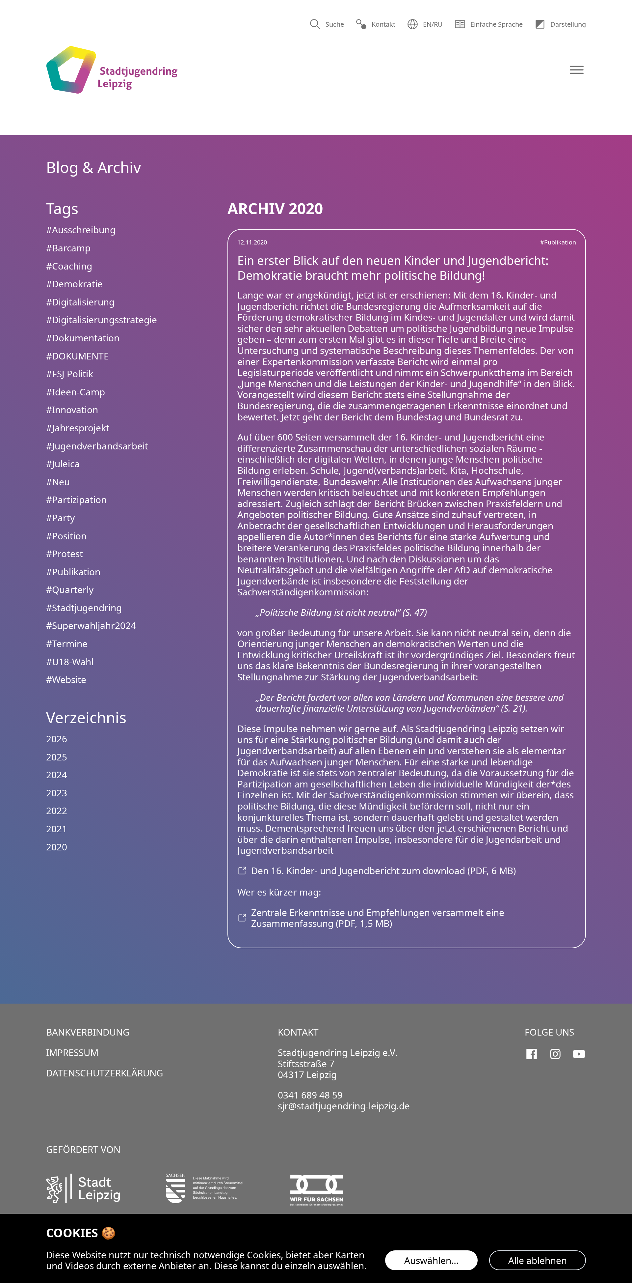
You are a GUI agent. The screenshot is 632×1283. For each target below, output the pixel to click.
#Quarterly (69, 589)
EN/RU (433, 24)
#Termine (67, 643)
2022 (56, 810)
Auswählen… (431, 1260)
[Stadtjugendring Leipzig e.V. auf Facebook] (532, 1054)
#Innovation (72, 409)
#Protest (64, 553)
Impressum (72, 1052)
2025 (56, 757)
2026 (56, 738)
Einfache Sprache (496, 24)
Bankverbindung (87, 1032)
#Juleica (63, 463)
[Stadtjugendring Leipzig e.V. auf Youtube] (579, 1054)
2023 (56, 792)
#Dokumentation (82, 337)
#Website (66, 679)
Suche (335, 24)
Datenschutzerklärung (104, 1073)
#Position (66, 535)
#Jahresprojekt (77, 427)
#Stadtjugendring (84, 607)
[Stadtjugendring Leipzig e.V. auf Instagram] (555, 1054)
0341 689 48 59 (310, 1095)
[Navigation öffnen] (576, 70)
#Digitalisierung (80, 302)
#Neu (58, 481)
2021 (56, 828)
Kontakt (383, 24)
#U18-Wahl (69, 661)
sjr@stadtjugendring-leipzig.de (344, 1105)
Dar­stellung (568, 24)
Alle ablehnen (537, 1260)
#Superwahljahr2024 (91, 625)
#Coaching (69, 266)
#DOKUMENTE (77, 356)
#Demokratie (74, 283)
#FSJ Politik (69, 373)
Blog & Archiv (93, 167)
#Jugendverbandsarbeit (97, 446)
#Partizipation (76, 499)
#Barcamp (68, 248)
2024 (56, 774)
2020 (56, 847)
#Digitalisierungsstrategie (101, 319)
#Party (60, 517)
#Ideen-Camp (75, 391)
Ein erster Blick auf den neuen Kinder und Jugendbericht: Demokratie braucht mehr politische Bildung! (393, 267)
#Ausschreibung (81, 229)
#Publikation (558, 242)
